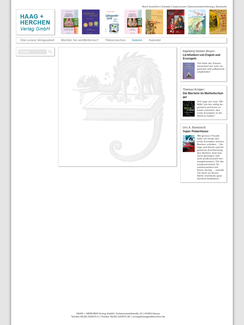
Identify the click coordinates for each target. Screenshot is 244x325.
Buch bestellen (151, 6)
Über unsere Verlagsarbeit (37, 40)
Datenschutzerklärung (201, 6)
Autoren (137, 40)
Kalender (155, 40)
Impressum (179, 6)
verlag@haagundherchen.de (148, 316)
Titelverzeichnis (115, 40)
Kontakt (166, 6)
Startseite (221, 6)
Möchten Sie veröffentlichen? (80, 40)
